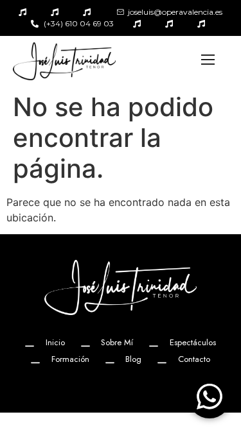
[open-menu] (208, 61)
